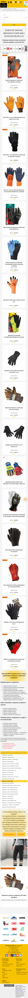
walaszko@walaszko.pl (15, 952)
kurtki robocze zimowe (8, 743)
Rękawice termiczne (7, 796)
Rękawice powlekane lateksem (10, 764)
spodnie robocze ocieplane (9, 745)
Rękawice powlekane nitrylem (10, 766)
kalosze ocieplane (7, 748)
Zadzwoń (21, 834)
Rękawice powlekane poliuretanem (11, 768)
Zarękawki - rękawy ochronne (10, 805)
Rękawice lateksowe (8, 772)
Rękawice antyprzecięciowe (9, 787)
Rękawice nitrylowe (7, 774)
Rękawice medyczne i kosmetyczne (11, 785)
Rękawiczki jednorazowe (9, 807)
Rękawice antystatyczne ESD (10, 792)
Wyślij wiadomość (9, 834)
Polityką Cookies (19, 990)
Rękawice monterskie (8, 783)
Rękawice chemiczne (7, 798)
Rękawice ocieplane (7, 781)
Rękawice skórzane (7, 755)
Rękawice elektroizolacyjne (10, 794)
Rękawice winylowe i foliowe (10, 777)
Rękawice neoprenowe (8, 779)
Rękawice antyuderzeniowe (9, 789)
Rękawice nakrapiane (8, 761)
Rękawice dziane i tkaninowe (10, 759)
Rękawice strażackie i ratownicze (11, 802)
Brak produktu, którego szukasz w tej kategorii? (14, 813)
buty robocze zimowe (8, 746)
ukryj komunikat (9, 985)
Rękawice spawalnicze (8, 757)
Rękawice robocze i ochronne (14, 753)
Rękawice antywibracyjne (9, 800)
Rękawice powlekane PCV (9, 770)
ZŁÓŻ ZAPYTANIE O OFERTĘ (4, 5)
